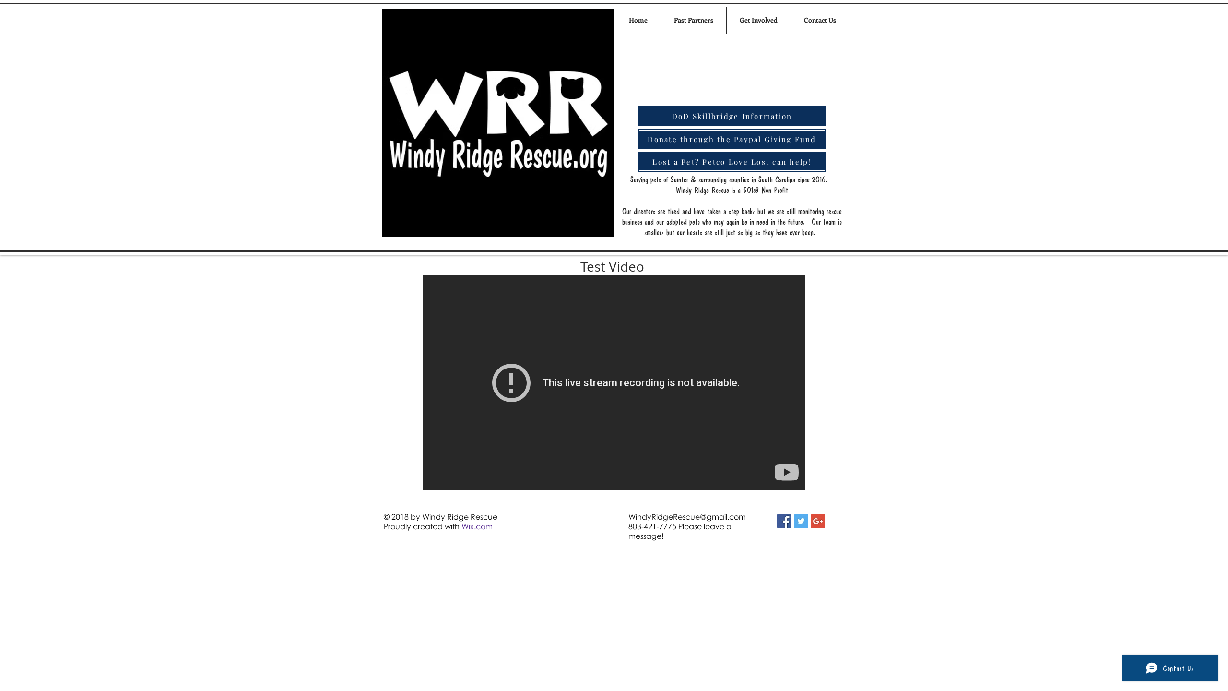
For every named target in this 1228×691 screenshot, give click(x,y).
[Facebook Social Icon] (784, 521)
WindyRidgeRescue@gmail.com (687, 517)
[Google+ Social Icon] (818, 521)
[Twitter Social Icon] (801, 521)
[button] (759, 20)
